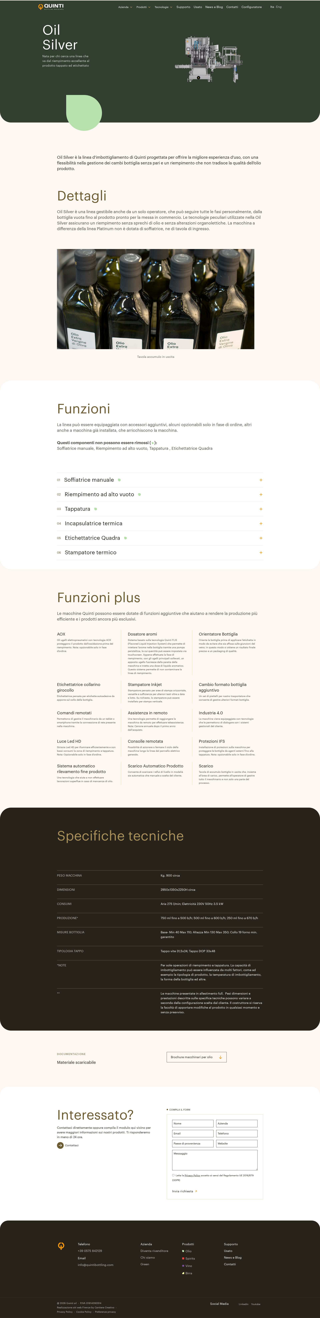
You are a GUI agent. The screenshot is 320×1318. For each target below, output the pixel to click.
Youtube (255, 1304)
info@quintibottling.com (96, 1264)
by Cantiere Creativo (102, 1307)
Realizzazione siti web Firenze (73, 1307)
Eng (279, 6)
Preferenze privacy (105, 1312)
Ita (272, 6)
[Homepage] (50, 7)
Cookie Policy (84, 1312)
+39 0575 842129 (90, 1250)
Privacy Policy (192, 1175)
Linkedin (243, 1304)
